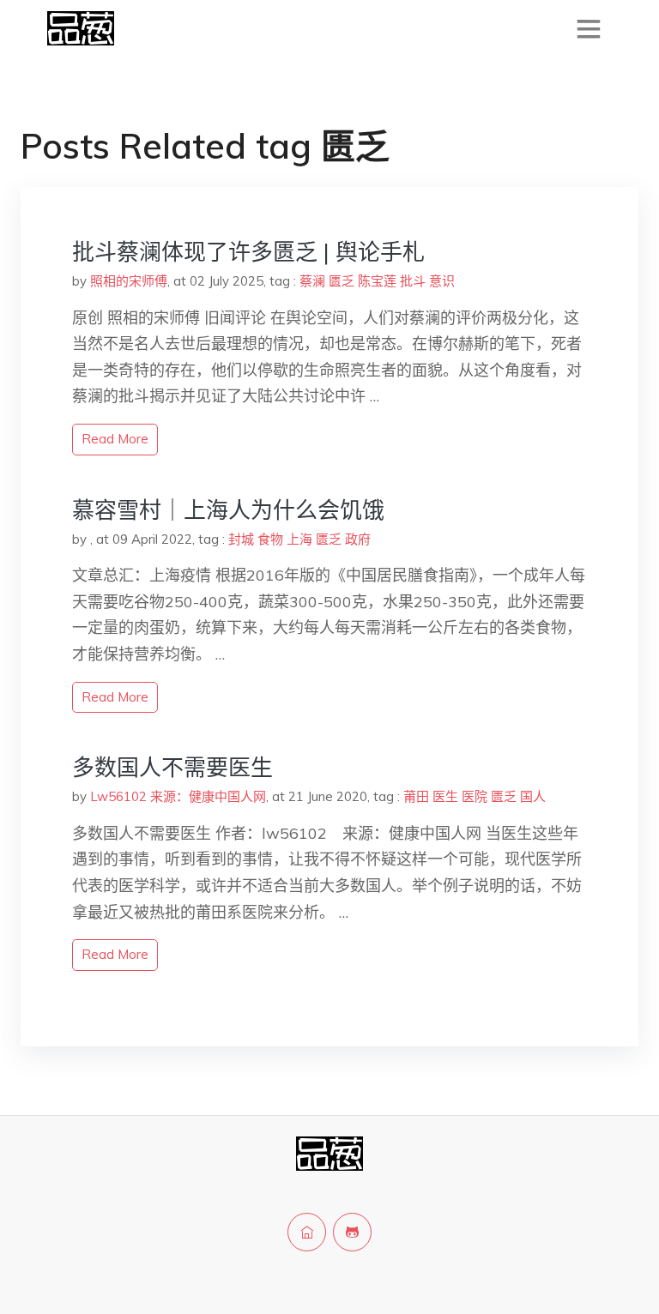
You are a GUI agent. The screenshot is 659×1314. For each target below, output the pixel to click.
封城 (241, 539)
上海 (299, 539)
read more (115, 439)
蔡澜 (312, 281)
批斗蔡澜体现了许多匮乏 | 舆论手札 (248, 252)
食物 (270, 539)
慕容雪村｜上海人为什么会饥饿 (228, 510)
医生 (445, 796)
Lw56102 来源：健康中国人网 (178, 796)
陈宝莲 (377, 281)
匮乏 (341, 281)
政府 (358, 539)
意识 (442, 281)
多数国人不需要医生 (172, 767)
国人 (533, 796)
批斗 (413, 281)
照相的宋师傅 (128, 281)
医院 (474, 796)
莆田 (416, 796)
